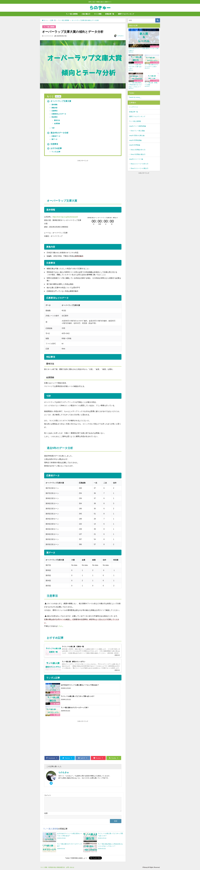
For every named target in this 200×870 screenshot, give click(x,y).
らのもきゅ (120, 35)
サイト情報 (97, 14)
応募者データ (55, 136)
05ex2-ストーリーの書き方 (139, 168)
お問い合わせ (71, 867)
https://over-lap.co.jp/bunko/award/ (65, 217)
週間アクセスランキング (126, 14)
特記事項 (54, 117)
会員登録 (57, 123)
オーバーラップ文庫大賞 (59, 101)
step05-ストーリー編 (136, 159)
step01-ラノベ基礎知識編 (137, 126)
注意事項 (54, 111)
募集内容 (54, 108)
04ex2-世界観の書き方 (138, 154)
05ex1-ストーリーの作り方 (139, 164)
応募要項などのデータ (58, 114)
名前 (46, 813)
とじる (58, 96)
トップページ (133, 107)
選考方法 (57, 120)
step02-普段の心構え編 (136, 135)
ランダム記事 (55, 151)
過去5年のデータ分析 (58, 133)
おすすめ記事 (55, 148)
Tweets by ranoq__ (135, 97)
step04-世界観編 (134, 145)
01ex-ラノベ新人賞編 (138, 130)
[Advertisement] (63, 177)
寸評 (52, 128)
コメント (47, 795)
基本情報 (54, 104)
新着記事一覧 (109, 14)
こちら (60, 626)
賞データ (54, 139)
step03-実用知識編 (135, 140)
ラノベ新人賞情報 (72, 14)
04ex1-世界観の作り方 (138, 150)
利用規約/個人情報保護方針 (56, 867)
